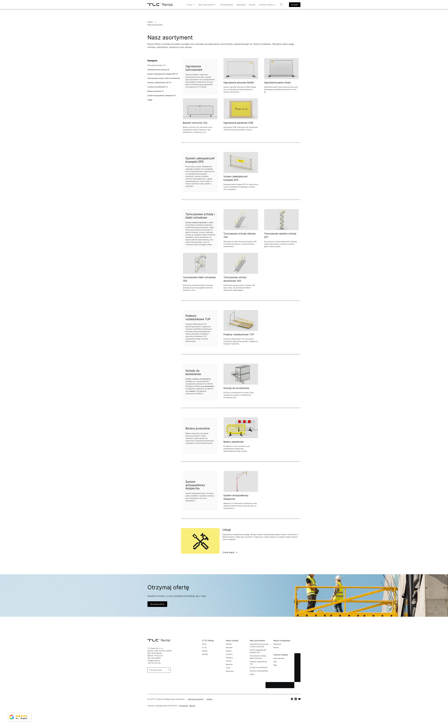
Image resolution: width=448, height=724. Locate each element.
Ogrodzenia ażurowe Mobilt (238, 82)
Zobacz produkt (232, 68)
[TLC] (292, 699)
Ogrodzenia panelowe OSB (238, 122)
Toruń (228, 668)
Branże (252, 4)
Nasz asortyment (206, 4)
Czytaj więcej (228, 552)
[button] (19, 717)
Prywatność (183, 706)
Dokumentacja (226, 4)
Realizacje (241, 4)
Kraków (228, 651)
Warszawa (230, 671)
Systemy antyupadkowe (259, 671)
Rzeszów (229, 664)
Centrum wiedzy (266, 4)
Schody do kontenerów (236, 388)
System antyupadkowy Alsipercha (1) (161, 95)
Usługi (149, 100)
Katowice (229, 658)
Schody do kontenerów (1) (157, 87)
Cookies (209, 699)
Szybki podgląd (249, 68)
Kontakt (294, 4)
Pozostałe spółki (155, 670)
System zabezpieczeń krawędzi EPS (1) (162, 74)
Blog (275, 665)
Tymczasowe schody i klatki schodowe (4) (163, 78)
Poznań (228, 661)
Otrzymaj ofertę (157, 604)
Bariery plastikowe (233, 441)
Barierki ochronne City (195, 122)
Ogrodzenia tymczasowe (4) (158, 70)
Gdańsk (229, 644)
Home (150, 22)
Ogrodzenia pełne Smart (277, 82)
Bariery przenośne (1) (155, 91)
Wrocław (229, 647)
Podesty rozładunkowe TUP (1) (159, 83)
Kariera (204, 651)
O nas (189, 4)
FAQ (275, 662)
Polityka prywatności (195, 699)
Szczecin (229, 654)
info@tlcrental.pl (153, 660)
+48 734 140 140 (154, 663)
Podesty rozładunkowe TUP (238, 334)
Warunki (192, 706)
